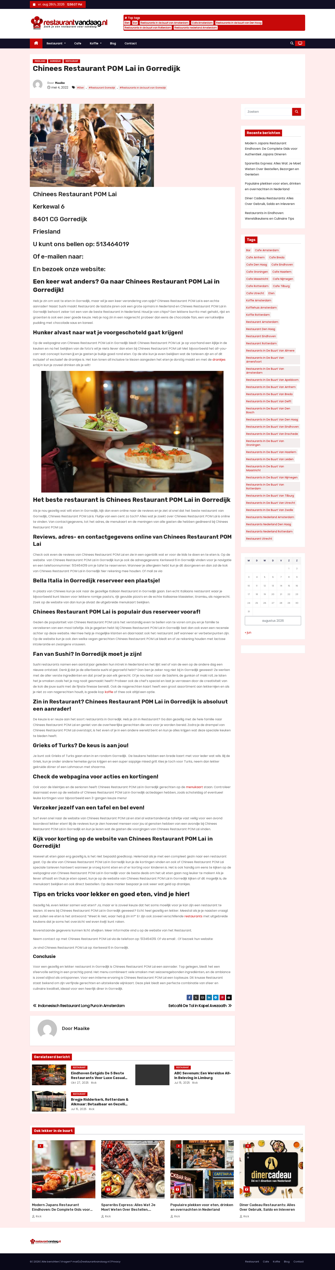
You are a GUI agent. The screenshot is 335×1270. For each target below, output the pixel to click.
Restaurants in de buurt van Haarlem (271, 452)
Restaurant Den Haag (260, 329)
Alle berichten (50, 1261)
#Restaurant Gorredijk (102, 87)
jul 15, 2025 (182, 1083)
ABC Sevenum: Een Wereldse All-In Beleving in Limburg (202, 1075)
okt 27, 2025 (80, 1083)
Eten (127, 22)
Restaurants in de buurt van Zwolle (269, 510)
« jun (248, 632)
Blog (113, 43)
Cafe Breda (276, 257)
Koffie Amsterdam (258, 300)
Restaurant (55, 43)
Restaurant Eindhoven (261, 336)
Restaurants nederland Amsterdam (195, 27)
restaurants (193, 916)
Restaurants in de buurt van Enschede (272, 434)
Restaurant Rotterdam (261, 343)
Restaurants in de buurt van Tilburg (270, 496)
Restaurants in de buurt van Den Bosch (268, 410)
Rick (93, 1083)
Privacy (115, 1261)
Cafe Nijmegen (283, 279)
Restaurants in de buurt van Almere (270, 351)
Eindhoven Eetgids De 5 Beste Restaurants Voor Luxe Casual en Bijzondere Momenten (98, 1078)
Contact (131, 43)
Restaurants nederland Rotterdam (269, 531)
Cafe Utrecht (255, 293)
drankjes (218, 359)
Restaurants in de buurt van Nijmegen (272, 477)
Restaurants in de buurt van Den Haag (239, 22)
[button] (292, 43)
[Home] (36, 43)
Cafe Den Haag (256, 265)
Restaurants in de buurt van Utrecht (270, 503)
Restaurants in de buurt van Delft (268, 401)
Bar (135, 22)
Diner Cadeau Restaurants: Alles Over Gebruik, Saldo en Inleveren (267, 1207)
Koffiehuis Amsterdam (261, 308)
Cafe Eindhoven (282, 265)
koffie (109, 692)
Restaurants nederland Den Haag (268, 524)
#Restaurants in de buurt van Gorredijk (143, 87)
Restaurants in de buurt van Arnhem (271, 387)
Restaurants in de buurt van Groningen (265, 443)
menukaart (194, 787)
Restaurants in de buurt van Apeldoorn (272, 380)
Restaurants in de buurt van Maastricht (265, 468)
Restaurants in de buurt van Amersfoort (265, 360)
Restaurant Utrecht (259, 539)
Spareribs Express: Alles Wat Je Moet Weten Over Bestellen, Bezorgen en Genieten (273, 169)
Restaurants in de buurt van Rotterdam (148, 27)
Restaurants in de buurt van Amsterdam (164, 22)
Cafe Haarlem (281, 272)
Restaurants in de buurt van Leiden (270, 459)
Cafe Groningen (257, 272)
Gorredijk (55, 61)
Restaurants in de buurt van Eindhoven (272, 427)
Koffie (94, 43)
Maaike (60, 83)
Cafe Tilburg (281, 286)
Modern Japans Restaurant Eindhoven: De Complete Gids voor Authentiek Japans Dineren (271, 148)
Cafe (77, 43)
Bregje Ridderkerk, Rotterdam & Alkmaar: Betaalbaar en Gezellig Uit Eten (100, 1104)
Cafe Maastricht (257, 279)
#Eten (80, 87)
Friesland (40, 61)
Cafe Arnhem (255, 257)
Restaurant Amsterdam (262, 322)
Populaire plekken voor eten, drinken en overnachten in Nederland (201, 1207)
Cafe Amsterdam (202, 22)
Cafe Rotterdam (257, 286)
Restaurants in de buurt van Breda (269, 394)
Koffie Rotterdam (258, 315)
